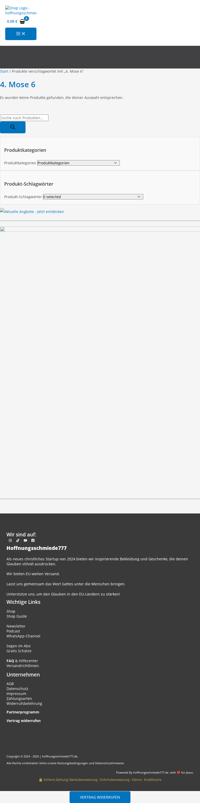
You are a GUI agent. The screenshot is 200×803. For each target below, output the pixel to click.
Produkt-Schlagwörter (23, 196)
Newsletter (16, 626)
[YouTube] (25, 540)
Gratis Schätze (19, 650)
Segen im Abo (18, 645)
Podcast (13, 631)
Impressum (16, 693)
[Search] (13, 127)
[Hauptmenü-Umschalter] (20, 34)
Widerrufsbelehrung (24, 703)
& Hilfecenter (22, 660)
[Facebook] (33, 540)
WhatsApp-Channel (23, 635)
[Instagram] (10, 540)
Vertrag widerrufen (100, 797)
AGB (10, 683)
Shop (11, 611)
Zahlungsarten (19, 698)
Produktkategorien (20, 162)
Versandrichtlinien (23, 665)
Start (4, 71)
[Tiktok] (18, 540)
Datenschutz (17, 688)
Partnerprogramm (23, 712)
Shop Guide (17, 616)
